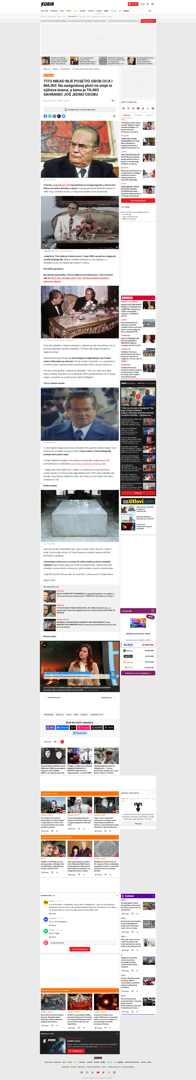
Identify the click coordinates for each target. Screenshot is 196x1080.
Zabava (55, 69)
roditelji (60, 714)
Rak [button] (138, 798)
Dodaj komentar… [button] (57, 943)
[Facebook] (123, 108)
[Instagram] (128, 108)
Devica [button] (147, 798)
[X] (133, 108)
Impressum (81, 1067)
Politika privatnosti (114, 1067)
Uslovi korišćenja (128, 1067)
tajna (68, 714)
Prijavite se (77, 1051)
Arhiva (104, 1067)
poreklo (84, 714)
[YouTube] (138, 108)
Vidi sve (138, 493)
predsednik (48, 714)
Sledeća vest (106, 697)
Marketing (65, 1067)
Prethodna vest (54, 697)
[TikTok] (143, 108)
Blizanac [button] (133, 798)
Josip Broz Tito (96, 714)
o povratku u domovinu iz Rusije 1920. (88, 464)
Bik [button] (127, 798)
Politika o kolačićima (93, 1067)
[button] (113, 101)
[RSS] (147, 108)
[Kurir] (47, 4)
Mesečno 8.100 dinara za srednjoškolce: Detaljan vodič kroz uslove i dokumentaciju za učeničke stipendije (77, 21)
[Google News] (152, 108)
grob (76, 714)
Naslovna (46, 69)
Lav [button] (142, 798)
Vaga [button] (152, 798)
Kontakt (73, 1067)
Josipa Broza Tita (61, 185)
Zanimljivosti (65, 69)
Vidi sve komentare (79, 949)
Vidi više (138, 824)
